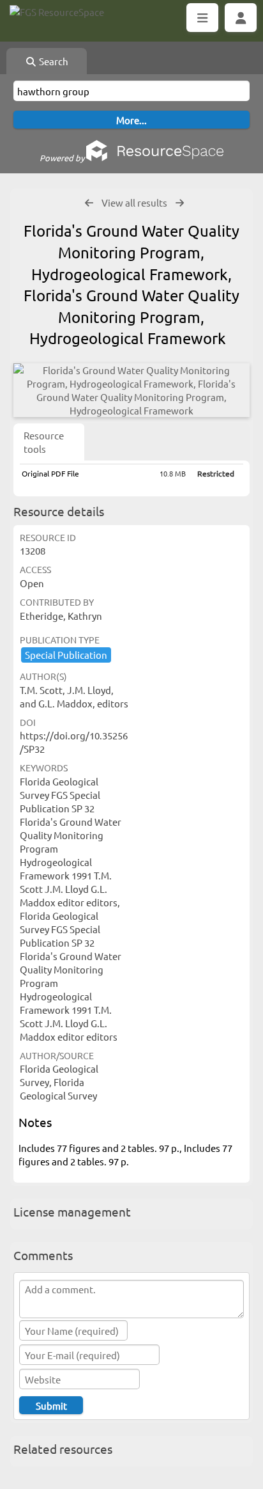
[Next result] (179, 203)
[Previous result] (89, 203)
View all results (134, 202)
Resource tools (44, 442)
